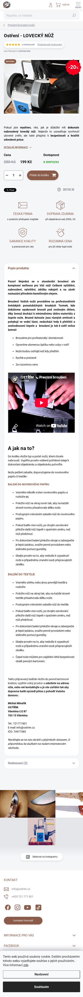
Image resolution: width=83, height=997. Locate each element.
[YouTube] (27, 906)
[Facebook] (7, 906)
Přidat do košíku (39, 175)
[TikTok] (37, 906)
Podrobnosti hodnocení (49, 44)
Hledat (74, 15)
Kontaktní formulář (23, 920)
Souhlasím (41, 987)
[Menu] (78, 5)
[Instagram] (17, 906)
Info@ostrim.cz (21, 889)
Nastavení (41, 974)
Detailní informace (16, 147)
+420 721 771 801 (22, 896)
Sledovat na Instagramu (45, 856)
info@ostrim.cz (25, 727)
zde (25, 965)
